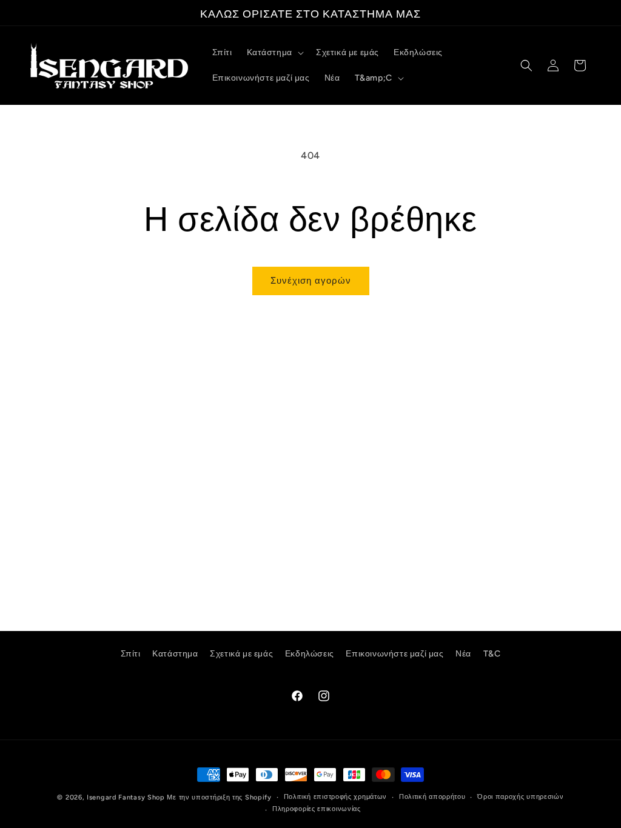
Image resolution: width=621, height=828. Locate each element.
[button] (274, 52)
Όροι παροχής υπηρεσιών (520, 797)
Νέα (463, 654)
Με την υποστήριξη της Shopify (219, 797)
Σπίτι (131, 654)
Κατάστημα (175, 654)
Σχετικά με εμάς (241, 654)
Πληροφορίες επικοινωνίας (316, 809)
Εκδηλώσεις (309, 654)
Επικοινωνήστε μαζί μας (394, 654)
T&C (492, 654)
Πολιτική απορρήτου (432, 797)
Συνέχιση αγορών (310, 280)
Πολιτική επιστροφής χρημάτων (336, 797)
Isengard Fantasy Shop (126, 797)
